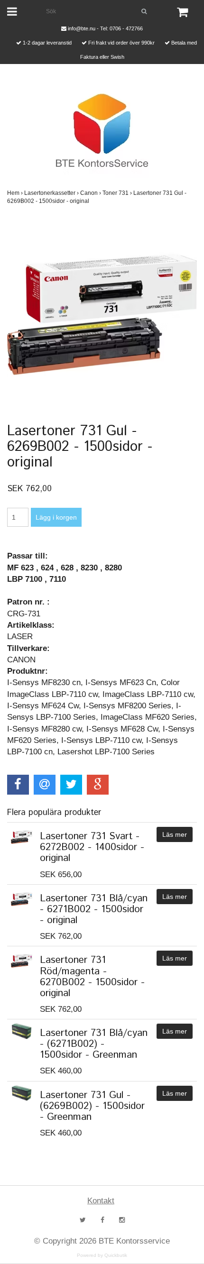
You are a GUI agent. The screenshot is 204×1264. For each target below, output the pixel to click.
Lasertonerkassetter (51, 193)
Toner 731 (117, 193)
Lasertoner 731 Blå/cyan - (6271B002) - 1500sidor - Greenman (94, 1044)
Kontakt (100, 1200)
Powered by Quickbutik (102, 1255)
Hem (15, 193)
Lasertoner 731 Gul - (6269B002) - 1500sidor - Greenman (92, 1106)
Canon (90, 193)
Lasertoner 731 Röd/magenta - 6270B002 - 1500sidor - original (92, 976)
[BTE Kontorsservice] (102, 130)
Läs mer (174, 834)
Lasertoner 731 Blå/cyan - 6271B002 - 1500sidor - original (94, 909)
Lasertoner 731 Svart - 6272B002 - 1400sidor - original (92, 847)
